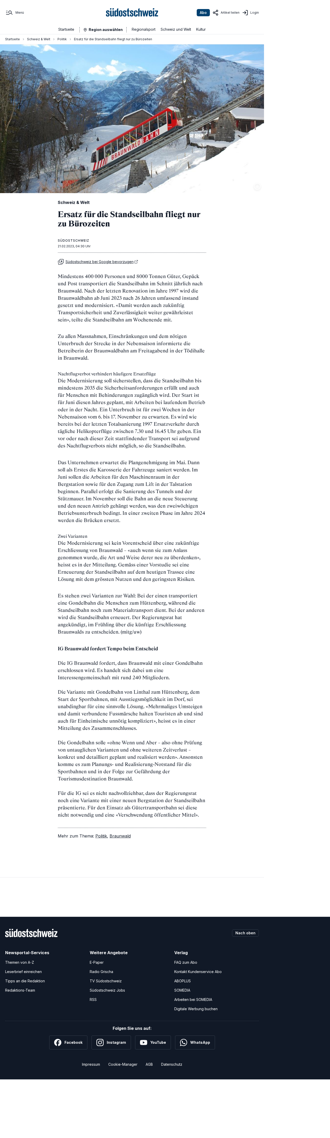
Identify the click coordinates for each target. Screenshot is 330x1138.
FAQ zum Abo (185, 962)
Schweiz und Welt (176, 29)
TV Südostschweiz (106, 981)
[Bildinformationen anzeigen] (257, 186)
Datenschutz (171, 1064)
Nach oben (245, 933)
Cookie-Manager (122, 1064)
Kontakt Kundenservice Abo (198, 971)
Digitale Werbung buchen (196, 1009)
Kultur (201, 29)
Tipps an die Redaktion (25, 981)
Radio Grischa (101, 971)
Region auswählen (106, 29)
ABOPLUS (182, 981)
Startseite (66, 29)
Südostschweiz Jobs (107, 990)
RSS (93, 999)
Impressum (91, 1064)
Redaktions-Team (20, 990)
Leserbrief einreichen (23, 971)
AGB (149, 1064)
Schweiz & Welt (38, 39)
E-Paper (97, 962)
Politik (62, 39)
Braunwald (120, 836)
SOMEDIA (182, 990)
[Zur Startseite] (132, 13)
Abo (203, 12)
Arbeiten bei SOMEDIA (193, 999)
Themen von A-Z (19, 962)
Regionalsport (143, 29)
